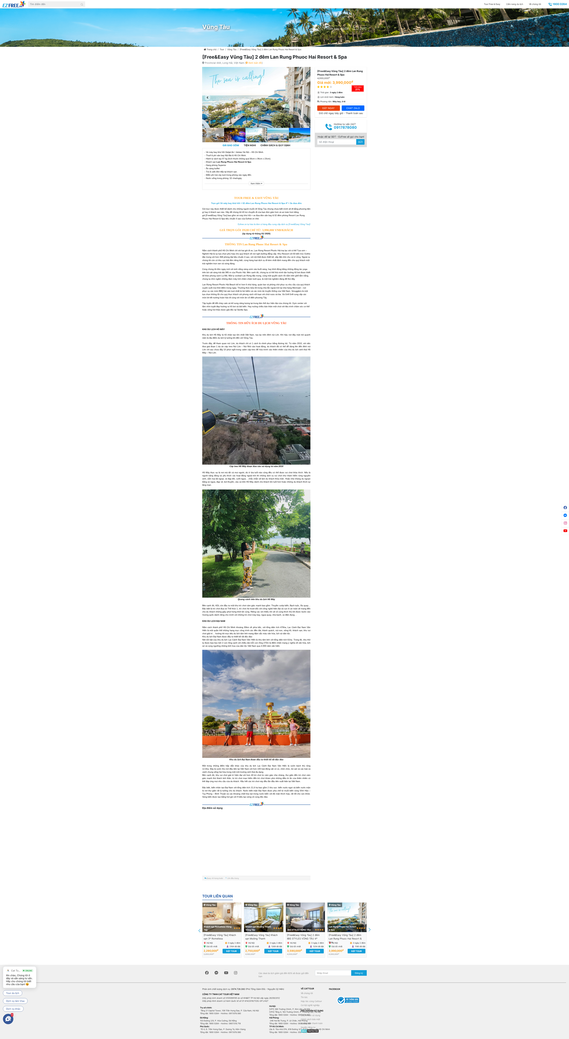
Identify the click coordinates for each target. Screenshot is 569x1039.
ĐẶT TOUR (231, 951)
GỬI (360, 141)
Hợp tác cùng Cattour (311, 1001)
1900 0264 (559, 4)
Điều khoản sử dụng (310, 1015)
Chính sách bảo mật (310, 1019)
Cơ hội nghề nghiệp (310, 1005)
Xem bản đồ (255, 62)
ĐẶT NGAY (328, 108)
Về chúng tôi (535, 4)
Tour (222, 49)
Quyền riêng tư (308, 1027)
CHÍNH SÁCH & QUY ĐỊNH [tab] (275, 145)
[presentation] (199, 930)
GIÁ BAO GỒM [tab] (231, 145)
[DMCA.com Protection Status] (310, 1031)
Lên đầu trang (233, 878)
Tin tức (304, 997)
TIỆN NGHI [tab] (250, 145)
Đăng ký (359, 973)
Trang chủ (211, 49)
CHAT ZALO (353, 108)
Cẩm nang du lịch (514, 4)
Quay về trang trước (214, 878)
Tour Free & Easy (492, 4)
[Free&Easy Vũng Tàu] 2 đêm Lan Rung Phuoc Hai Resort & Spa (270, 49)
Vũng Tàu (231, 49)
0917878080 (345, 127)
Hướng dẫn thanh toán (312, 1023)
